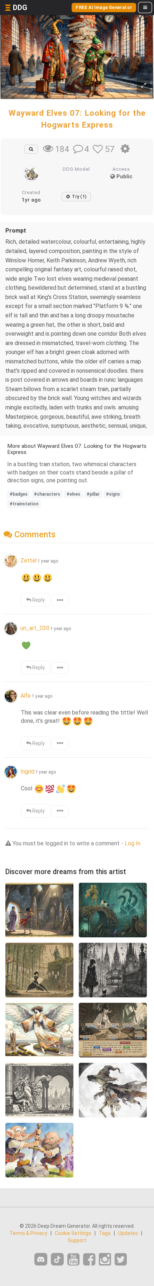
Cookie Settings (73, 1233)
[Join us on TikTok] (57, 1259)
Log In (132, 843)
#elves (73, 494)
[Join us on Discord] (40, 1259)
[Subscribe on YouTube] (73, 1259)
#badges (19, 494)
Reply (38, 600)
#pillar (93, 494)
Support (77, 1240)
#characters (47, 494)
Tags (105, 1233)
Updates (128, 1233)
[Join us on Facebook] (89, 1259)
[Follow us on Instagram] (105, 1259)
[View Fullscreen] (143, 86)
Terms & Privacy (28, 1233)
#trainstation (24, 503)
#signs (113, 494)
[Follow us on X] (121, 1259)
